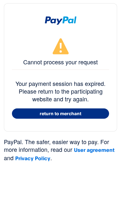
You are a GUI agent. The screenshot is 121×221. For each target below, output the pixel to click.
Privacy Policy (32, 158)
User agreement (94, 150)
